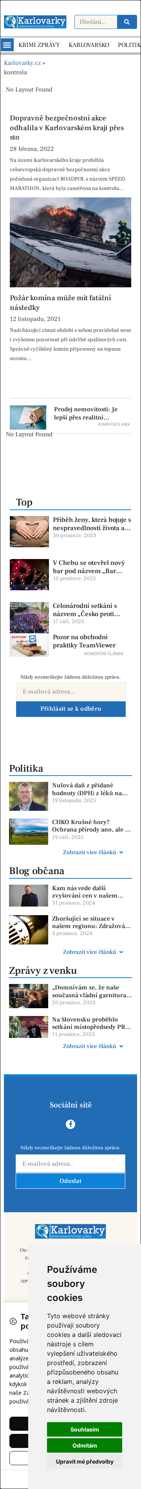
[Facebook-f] (70, 1124)
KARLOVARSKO (89, 45)
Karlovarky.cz (22, 63)
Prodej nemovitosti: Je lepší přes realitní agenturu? (86, 417)
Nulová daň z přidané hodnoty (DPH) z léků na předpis (87, 792)
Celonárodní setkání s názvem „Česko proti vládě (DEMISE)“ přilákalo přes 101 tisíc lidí (92, 618)
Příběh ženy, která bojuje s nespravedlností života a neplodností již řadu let (92, 528)
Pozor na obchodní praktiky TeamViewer (84, 641)
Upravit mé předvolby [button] (85, 1461)
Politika (26, 768)
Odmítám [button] (84, 1445)
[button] (7, 45)
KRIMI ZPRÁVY (39, 45)
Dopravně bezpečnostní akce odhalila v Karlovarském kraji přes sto (67, 127)
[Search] (127, 22)
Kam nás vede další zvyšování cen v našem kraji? (85, 895)
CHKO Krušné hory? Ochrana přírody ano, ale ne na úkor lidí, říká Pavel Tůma (92, 833)
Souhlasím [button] (84, 1429)
